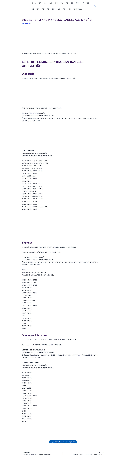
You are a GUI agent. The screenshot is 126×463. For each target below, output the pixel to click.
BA (38, 9)
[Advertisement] (63, 40)
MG (45, 3)
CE (33, 9)
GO (88, 3)
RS (67, 3)
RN (53, 9)
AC (64, 9)
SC (72, 3)
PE (48, 9)
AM (69, 9)
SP (40, 3)
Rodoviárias (78, 9)
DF (83, 3)
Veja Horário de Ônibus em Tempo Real (63, 442)
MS (77, 3)
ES (56, 3)
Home (34, 3)
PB (43, 9)
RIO (51, 3)
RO (59, 9)
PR (62, 3)
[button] (95, 6)
